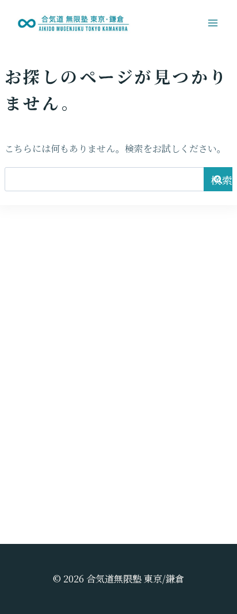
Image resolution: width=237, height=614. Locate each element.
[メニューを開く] (212, 23)
